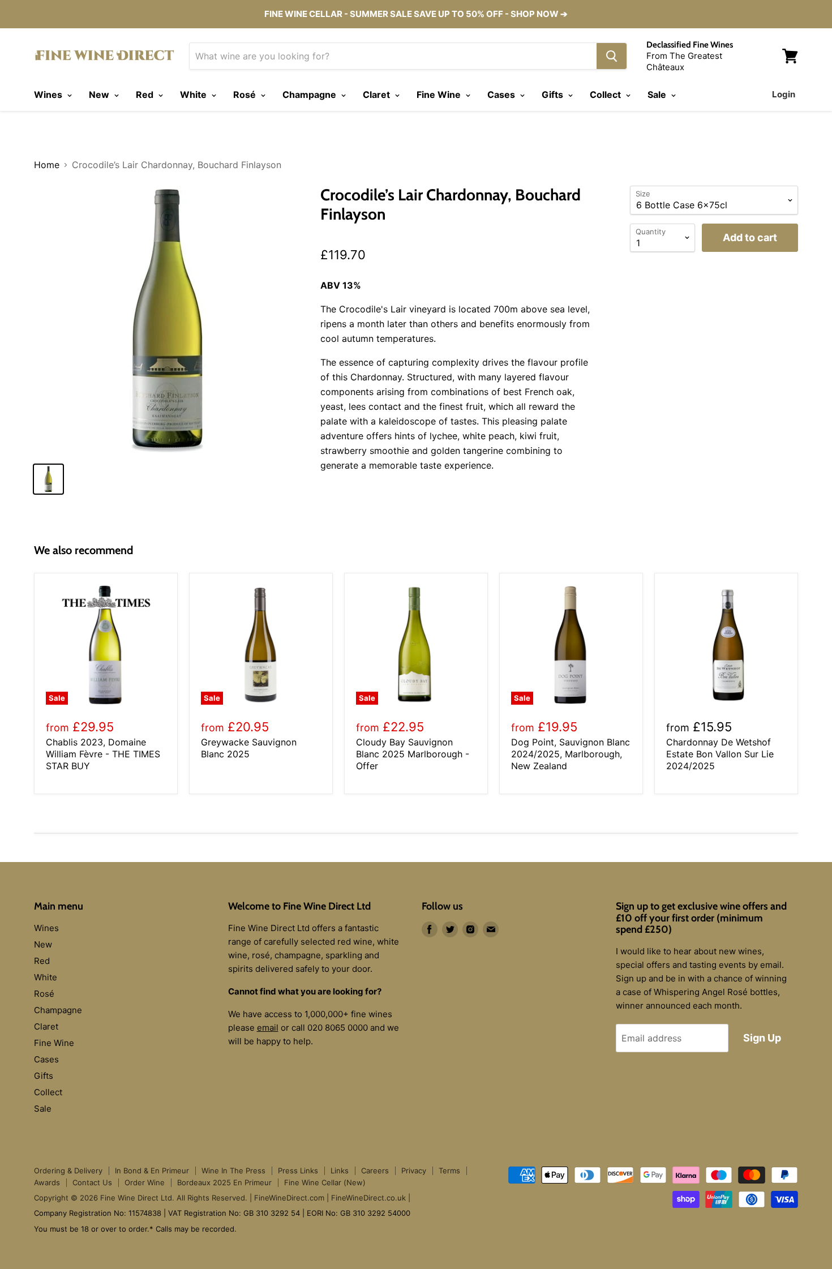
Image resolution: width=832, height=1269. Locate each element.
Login (783, 94)
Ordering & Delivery (68, 1170)
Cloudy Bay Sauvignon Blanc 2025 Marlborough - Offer (412, 753)
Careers (375, 1170)
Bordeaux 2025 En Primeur (224, 1182)
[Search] (612, 56)
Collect (606, 94)
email (267, 1027)
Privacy (413, 1170)
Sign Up (762, 1038)
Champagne (310, 94)
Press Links (298, 1170)
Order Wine (145, 1182)
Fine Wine (440, 94)
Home (46, 165)
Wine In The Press (233, 1170)
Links (340, 1170)
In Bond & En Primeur (152, 1170)
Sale (657, 94)
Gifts (553, 94)
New (100, 94)
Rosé (245, 94)
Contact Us (92, 1182)
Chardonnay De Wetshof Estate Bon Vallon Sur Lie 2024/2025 (720, 753)
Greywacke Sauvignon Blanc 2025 (249, 748)
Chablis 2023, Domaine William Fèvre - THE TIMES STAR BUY (103, 753)
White (194, 94)
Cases (502, 94)
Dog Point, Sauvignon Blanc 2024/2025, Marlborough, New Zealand (570, 753)
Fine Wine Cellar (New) (325, 1182)
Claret (377, 94)
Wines (49, 94)
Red (146, 94)
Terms (449, 1170)
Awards (47, 1182)
